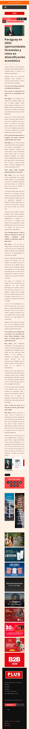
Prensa (7, 64)
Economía (22, 21)
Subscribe (8, 725)
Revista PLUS (12, 721)
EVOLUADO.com (18, 700)
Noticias (10, 21)
